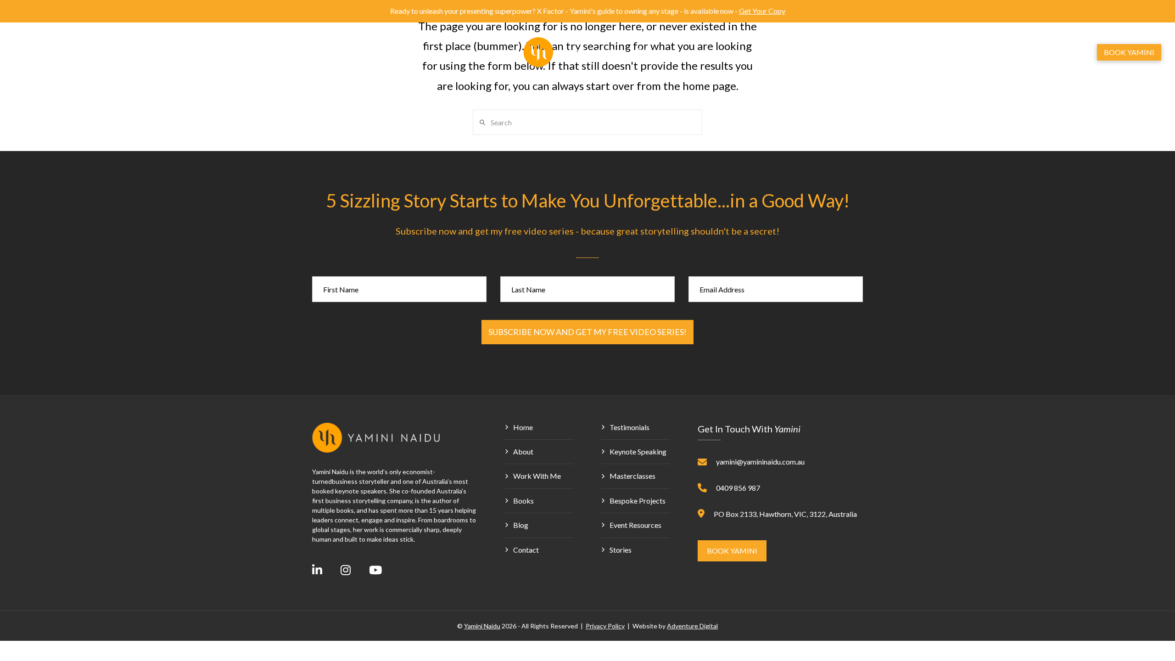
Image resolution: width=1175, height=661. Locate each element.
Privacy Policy (605, 626)
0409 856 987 (738, 487)
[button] (1043, 52)
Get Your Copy (762, 10)
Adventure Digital (692, 626)
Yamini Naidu (482, 626)
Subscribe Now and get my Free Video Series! (587, 332)
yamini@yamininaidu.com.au (760, 461)
